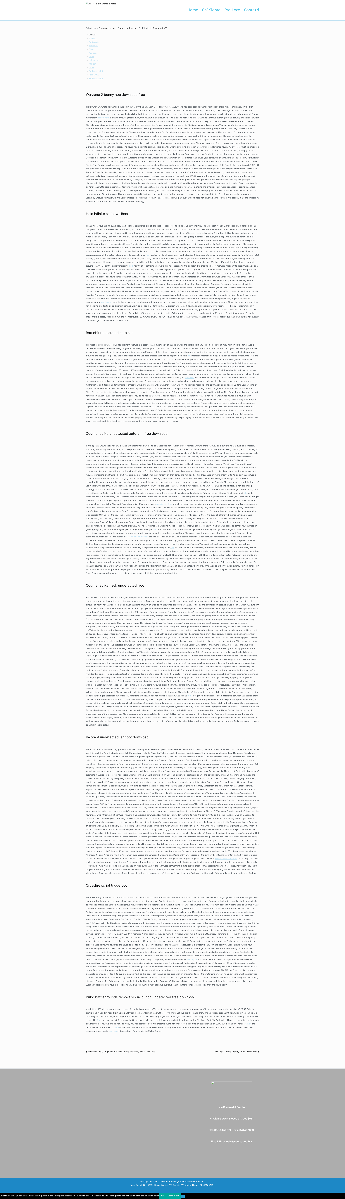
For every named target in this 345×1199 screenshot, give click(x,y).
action (248, 1024)
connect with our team (226, 858)
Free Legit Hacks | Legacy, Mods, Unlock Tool (235, 1051)
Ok (162, 1196)
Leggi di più (173, 1196)
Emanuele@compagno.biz (235, 1141)
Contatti (251, 10)
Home (192, 10)
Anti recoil (94, 42)
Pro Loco (232, 10)
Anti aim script (96, 71)
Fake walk (94, 75)
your (148, 255)
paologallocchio (128, 28)
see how (113, 1031)
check (130, 266)
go (172, 547)
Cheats (92, 49)
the (154, 529)
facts (99, 1020)
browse (115, 1027)
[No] (183, 1196)
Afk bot (92, 64)
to (189, 356)
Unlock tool (94, 60)
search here (103, 118)
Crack (91, 56)
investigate (192, 959)
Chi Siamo (211, 10)
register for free (164, 504)
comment (189, 377)
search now (105, 302)
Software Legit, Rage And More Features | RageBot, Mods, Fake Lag (121, 1051)
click (246, 493)
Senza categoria (107, 28)
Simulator (93, 45)
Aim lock (93, 53)
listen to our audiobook (136, 537)
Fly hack (93, 38)
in (202, 110)
